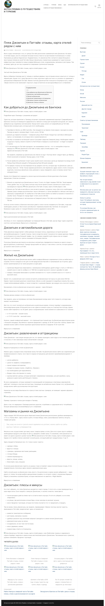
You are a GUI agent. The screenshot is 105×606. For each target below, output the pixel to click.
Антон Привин (9, 50)
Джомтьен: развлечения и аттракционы (39, 98)
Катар (82, 90)
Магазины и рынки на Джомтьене (37, 100)
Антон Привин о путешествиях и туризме (22, 10)
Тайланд (82, 139)
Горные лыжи (84, 59)
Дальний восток (87, 105)
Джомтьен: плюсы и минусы (35, 102)
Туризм (82, 151)
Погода (84, 71)
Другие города (86, 109)
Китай (82, 93)
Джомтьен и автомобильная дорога (37, 94)
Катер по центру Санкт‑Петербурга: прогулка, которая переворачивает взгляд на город (90, 201)
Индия (82, 75)
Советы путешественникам (89, 120)
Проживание (86, 124)
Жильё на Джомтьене (33, 96)
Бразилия (85, 162)
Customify (51, 603)
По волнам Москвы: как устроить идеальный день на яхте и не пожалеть (89, 210)
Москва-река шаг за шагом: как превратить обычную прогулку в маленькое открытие (90, 192)
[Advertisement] (52, 25)
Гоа (83, 78)
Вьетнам (83, 52)
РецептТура (85, 154)
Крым (83, 116)
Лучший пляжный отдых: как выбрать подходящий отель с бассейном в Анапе (89, 174)
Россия (82, 101)
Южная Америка (85, 158)
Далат (84, 56)
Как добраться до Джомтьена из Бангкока (39, 92)
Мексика (83, 97)
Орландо (84, 135)
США (81, 132)
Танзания (83, 143)
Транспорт (85, 128)
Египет (82, 67)
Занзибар (85, 147)
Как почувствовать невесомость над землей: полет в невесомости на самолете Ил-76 (90, 183)
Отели (84, 82)
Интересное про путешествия (32, 50)
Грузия (82, 63)
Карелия (84, 113)
